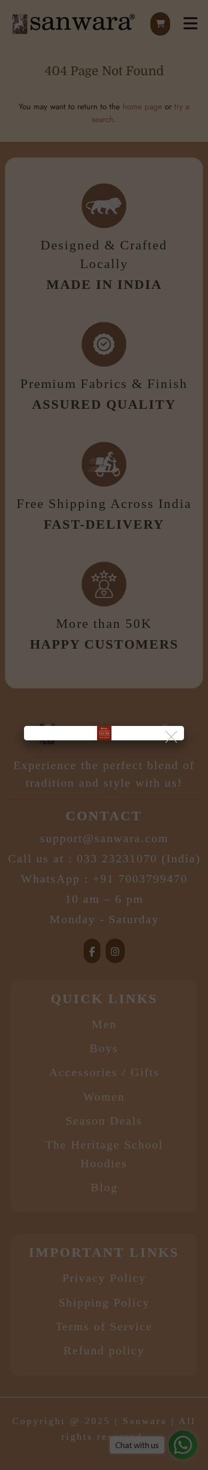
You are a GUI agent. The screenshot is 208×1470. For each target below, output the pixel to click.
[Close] (172, 737)
